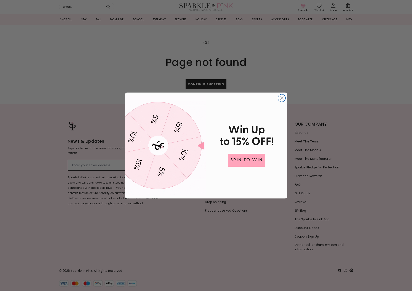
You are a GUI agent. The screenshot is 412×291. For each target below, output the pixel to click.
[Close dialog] (281, 98)
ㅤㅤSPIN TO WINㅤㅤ (246, 160)
